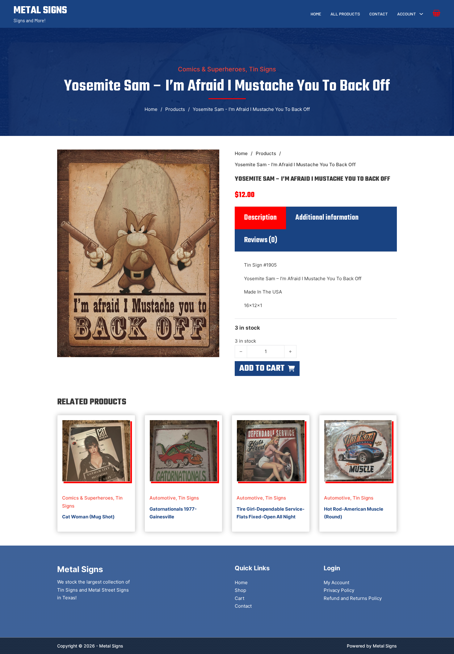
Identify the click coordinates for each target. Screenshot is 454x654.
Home (316, 13)
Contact (378, 13)
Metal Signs (385, 645)
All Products (345, 13)
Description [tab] (260, 217)
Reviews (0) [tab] (260, 240)
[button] (211, 158)
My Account (336, 582)
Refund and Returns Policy (353, 598)
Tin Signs (262, 69)
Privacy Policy (339, 590)
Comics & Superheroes (212, 69)
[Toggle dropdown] (421, 14)
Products (175, 109)
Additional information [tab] (327, 217)
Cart (239, 598)
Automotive (162, 498)
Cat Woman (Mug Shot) (88, 517)
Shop (240, 590)
